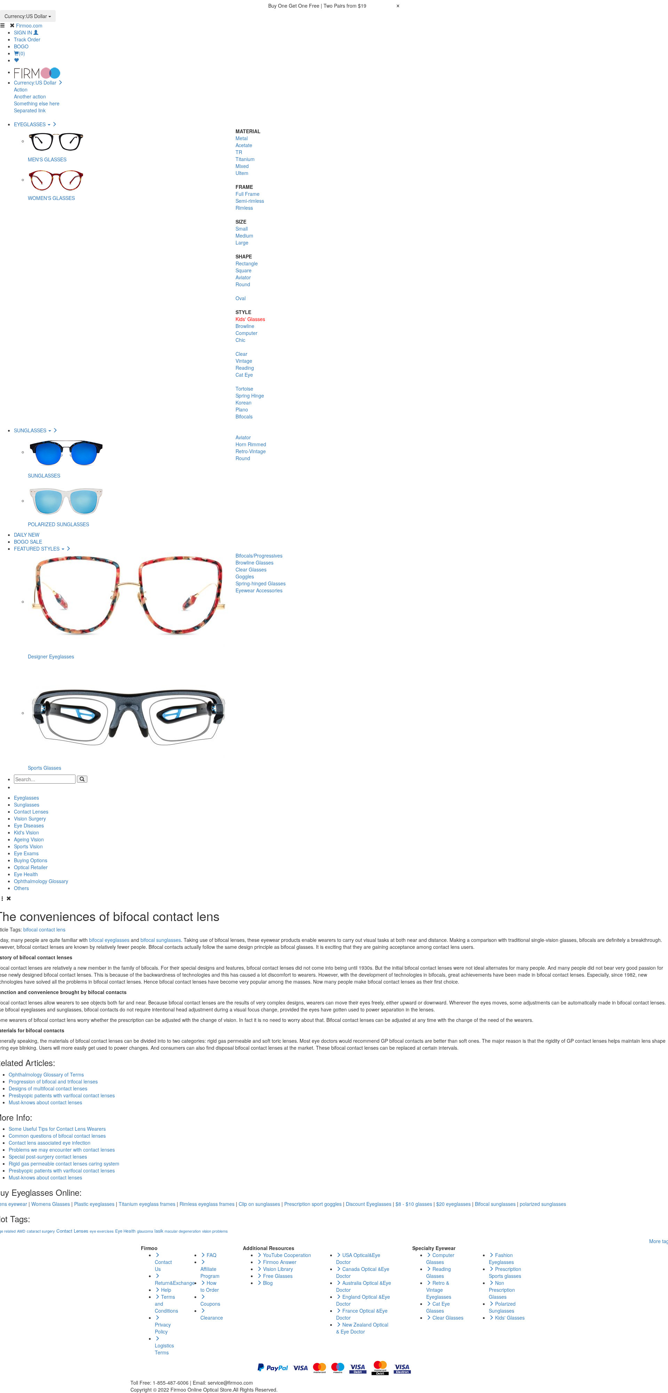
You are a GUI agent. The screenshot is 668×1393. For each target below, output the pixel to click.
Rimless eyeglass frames (207, 1203)
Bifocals (244, 416)
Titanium (245, 158)
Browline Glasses (254, 562)
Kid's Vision (26, 832)
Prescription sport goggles (313, 1203)
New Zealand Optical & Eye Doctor (362, 1328)
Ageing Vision (29, 839)
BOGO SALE (28, 541)
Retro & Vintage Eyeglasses (438, 1289)
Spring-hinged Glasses (261, 583)
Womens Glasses (50, 1203)
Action (20, 89)
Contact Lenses (31, 811)
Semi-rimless (250, 200)
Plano (242, 409)
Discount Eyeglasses (368, 1203)
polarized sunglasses (543, 1203)
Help (165, 1289)
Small (242, 228)
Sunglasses (26, 804)
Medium (244, 235)
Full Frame (248, 193)
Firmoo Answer (279, 1261)
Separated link (30, 110)
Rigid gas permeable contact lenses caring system (64, 1163)
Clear (241, 353)
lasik (158, 1230)
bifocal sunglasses (161, 939)
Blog (267, 1282)
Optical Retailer (31, 867)
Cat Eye (244, 374)
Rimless (244, 207)
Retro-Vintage (251, 451)
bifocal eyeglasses (109, 939)
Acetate (244, 145)
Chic (240, 339)
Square (244, 270)
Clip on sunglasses (259, 1203)
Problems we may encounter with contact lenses (62, 1149)
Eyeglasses (26, 797)
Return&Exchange (175, 1282)
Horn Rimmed (251, 444)
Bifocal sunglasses (495, 1203)
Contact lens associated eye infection (49, 1142)
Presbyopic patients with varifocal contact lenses (62, 1170)
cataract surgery (41, 1231)
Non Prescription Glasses (502, 1289)
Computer (246, 332)
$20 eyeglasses (453, 1203)
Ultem (242, 172)
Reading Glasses (438, 1272)
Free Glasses (277, 1275)
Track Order (27, 39)
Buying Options (30, 860)
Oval (241, 298)
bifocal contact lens (44, 929)
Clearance (211, 1317)
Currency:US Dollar (26, 16)
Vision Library (277, 1268)
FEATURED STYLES (37, 548)
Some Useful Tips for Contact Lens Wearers (57, 1128)
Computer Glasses (440, 1258)
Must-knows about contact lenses (45, 1177)
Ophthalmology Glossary (41, 881)
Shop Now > (381, 5)
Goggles (245, 576)
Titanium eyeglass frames (147, 1203)
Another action (30, 96)
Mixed (242, 165)
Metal (242, 138)
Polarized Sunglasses (502, 1307)
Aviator (243, 277)
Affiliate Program (210, 1272)
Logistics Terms (164, 1349)
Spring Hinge (250, 395)
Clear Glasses (251, 569)
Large (242, 242)
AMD (21, 1231)
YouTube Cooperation (286, 1254)
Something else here (36, 103)
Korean (244, 402)
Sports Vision (28, 846)
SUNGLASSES (31, 430)
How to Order (209, 1286)
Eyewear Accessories (259, 590)
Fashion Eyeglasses (501, 1258)
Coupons (210, 1303)
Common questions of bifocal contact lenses (57, 1135)
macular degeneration (183, 1231)
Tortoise (244, 388)
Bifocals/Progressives (259, 555)
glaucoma (145, 1231)
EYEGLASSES (30, 124)
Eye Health (26, 874)
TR (239, 152)
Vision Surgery (30, 818)
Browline (245, 325)
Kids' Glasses (250, 318)
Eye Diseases (29, 825)
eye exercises (102, 1231)
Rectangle (247, 263)
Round (243, 284)
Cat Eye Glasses (438, 1307)
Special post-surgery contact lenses (48, 1156)
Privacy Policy (163, 1328)
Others (21, 887)
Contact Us (163, 1265)
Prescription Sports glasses (505, 1272)
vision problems (215, 1231)
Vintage (244, 360)
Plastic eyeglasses (94, 1203)
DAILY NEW (26, 534)
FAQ (210, 1254)
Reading (245, 367)
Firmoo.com (29, 25)
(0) (22, 53)
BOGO (21, 46)
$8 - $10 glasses (414, 1203)
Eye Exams (26, 853)
